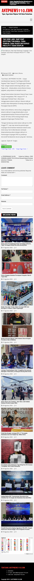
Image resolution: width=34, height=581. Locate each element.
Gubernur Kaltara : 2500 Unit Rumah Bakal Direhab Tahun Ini (25, 158)
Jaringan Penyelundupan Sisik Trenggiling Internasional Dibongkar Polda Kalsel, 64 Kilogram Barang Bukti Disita (16, 370)
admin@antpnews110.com (20, 573)
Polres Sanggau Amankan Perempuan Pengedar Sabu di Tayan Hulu (20, 2)
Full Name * (4, 189)
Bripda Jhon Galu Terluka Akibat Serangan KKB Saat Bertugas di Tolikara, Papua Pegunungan (15, 307)
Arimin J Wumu (18, 73)
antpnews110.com (19, 574)
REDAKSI (10, 571)
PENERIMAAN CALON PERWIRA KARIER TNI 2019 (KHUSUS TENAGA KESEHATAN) (9, 159)
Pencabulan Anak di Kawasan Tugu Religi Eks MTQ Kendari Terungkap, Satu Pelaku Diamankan (17, 465)
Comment (4, 175)
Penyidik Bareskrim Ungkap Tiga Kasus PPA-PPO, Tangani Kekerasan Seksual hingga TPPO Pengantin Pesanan (16, 528)
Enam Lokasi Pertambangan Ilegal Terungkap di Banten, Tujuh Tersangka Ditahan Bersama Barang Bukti (16, 244)
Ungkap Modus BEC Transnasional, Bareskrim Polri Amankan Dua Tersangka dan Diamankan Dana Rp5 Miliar (16, 497)
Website (3, 201)
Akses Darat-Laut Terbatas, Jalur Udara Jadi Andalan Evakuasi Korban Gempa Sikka (15, 402)
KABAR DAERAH (8, 75)
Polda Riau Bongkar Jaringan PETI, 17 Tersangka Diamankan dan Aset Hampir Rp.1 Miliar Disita (14, 433)
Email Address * (5, 195)
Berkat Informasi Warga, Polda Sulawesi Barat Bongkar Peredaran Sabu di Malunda (16, 339)
